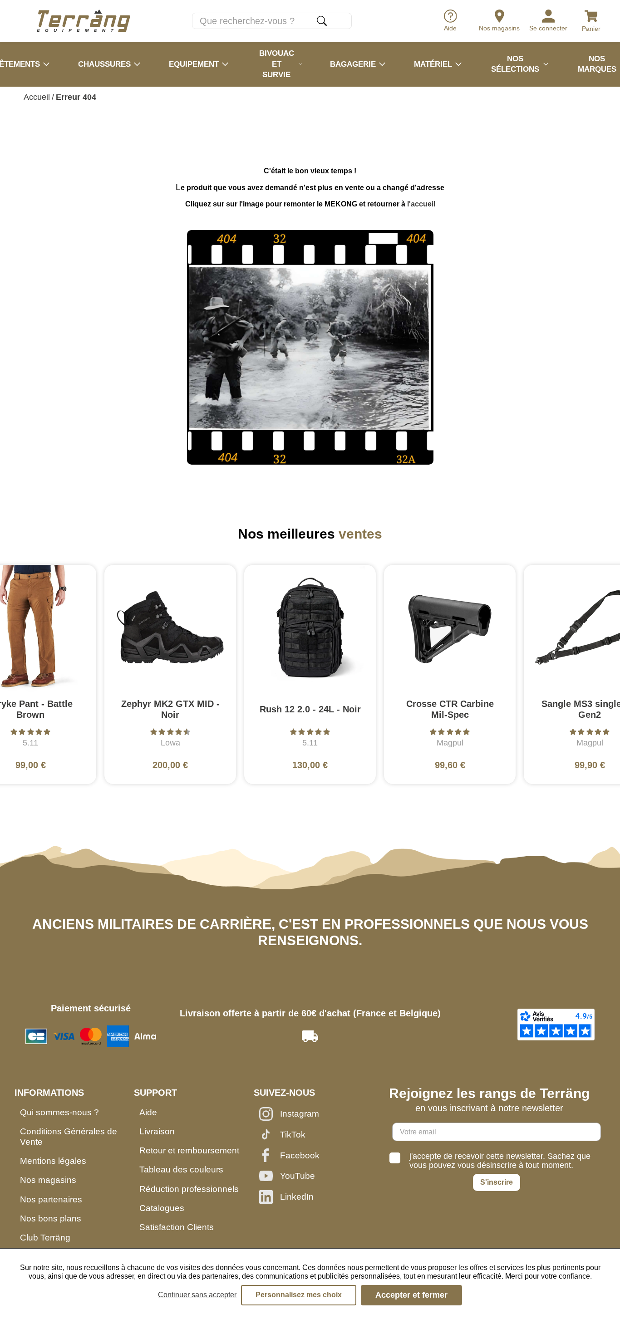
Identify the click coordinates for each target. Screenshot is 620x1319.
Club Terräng (45, 1237)
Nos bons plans (50, 1218)
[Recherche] (321, 20)
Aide (148, 1112)
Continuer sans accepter (197, 1295)
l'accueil (421, 204)
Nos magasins (48, 1180)
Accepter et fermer (411, 1294)
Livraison (157, 1131)
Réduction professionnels (189, 1189)
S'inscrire (496, 1182)
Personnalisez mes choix (299, 1295)
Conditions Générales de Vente (68, 1137)
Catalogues (161, 1208)
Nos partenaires (51, 1199)
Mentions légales (53, 1161)
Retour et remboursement (189, 1150)
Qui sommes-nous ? (59, 1112)
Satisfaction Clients (176, 1227)
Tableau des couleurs (181, 1169)
